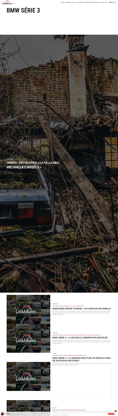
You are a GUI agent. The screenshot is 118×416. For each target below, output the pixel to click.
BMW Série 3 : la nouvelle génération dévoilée (80, 337)
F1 (65, 2)
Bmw (62, 355)
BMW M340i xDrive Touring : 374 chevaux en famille (81, 308)
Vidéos (72, 2)
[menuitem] (62, 2)
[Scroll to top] (116, 411)
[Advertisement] (59, 23)
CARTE (102, 2)
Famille (77, 355)
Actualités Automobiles (82, 355)
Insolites (81, 2)
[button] (109, 2)
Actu (77, 2)
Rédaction (70, 355)
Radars (91, 2)
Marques (68, 2)
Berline (74, 355)
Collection (86, 2)
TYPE (100, 2)
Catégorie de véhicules (56, 355)
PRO (105, 2)
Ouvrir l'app (111, 413)
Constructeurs (65, 355)
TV (75, 2)
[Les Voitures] (8, 2)
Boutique (96, 2)
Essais (62, 2)
